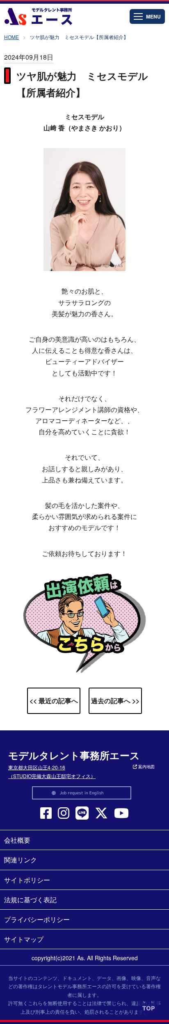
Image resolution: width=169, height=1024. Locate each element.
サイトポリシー (27, 880)
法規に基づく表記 (30, 899)
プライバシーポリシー (37, 919)
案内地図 (146, 766)
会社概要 (17, 840)
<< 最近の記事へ (54, 700)
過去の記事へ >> (115, 700)
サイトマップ (23, 939)
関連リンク (20, 859)
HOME (11, 36)
